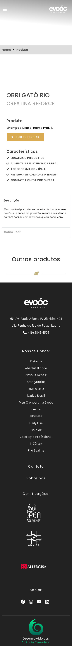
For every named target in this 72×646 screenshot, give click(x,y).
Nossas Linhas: (36, 351)
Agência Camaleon (36, 642)
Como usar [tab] (12, 232)
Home (6, 50)
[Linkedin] (47, 601)
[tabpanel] (36, 216)
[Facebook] (23, 601)
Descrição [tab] (11, 200)
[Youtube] (39, 601)
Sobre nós (36, 478)
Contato (36, 466)
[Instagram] (31, 601)
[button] (5, 9)
